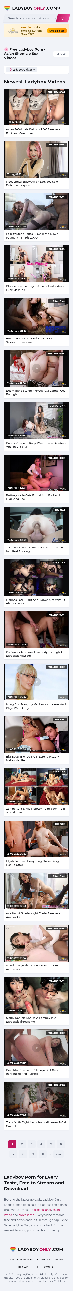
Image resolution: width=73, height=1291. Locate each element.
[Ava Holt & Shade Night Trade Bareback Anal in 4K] (36, 891)
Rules (36, 1267)
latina (8, 1215)
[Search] (63, 18)
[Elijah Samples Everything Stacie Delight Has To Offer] (36, 839)
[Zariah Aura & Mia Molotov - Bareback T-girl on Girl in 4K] (36, 786)
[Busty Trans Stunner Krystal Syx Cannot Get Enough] (36, 368)
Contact (50, 1267)
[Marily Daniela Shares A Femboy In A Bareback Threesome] (36, 995)
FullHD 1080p (56, 92)
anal (48, 1210)
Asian (59, 1259)
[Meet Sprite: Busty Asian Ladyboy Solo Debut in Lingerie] (36, 159)
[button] (58, 8)
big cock (38, 1210)
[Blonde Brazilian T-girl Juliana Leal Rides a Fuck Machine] (36, 263)
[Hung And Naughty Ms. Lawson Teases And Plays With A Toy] (36, 682)
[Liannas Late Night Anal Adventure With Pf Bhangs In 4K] (36, 577)
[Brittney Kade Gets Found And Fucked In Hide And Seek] (36, 473)
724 (58, 1154)
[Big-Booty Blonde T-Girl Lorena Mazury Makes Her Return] (36, 734)
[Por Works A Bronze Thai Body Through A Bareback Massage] (36, 629)
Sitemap (22, 1267)
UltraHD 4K (57, 301)
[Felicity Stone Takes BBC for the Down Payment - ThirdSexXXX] (36, 211)
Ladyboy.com (32, 8)
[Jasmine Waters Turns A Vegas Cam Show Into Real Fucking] (36, 525)
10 (42, 1154)
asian (56, 1210)
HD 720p (60, 510)
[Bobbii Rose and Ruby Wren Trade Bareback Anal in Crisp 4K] (36, 420)
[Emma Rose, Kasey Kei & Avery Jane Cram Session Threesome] (36, 316)
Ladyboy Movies (21, 1259)
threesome (26, 1215)
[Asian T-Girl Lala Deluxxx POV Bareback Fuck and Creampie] (36, 107)
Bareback (44, 1259)
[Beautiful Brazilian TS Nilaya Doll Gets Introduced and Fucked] (36, 1047)
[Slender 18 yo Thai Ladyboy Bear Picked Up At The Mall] (36, 943)
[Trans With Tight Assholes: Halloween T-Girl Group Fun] (36, 1100)
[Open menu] (66, 8)
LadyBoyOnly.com (24, 69)
